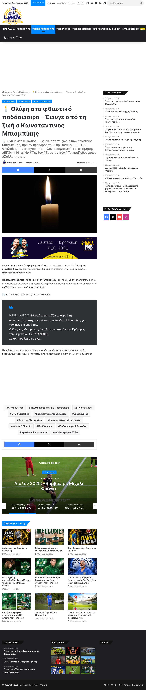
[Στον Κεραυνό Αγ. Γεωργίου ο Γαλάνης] (82, 537)
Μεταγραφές (49, 472)
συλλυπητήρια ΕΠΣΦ (66, 432)
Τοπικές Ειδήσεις (81, 29)
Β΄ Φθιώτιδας (24, 101)
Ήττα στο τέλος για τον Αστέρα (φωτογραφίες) (68, 3)
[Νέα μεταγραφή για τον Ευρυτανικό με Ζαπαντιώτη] (49, 537)
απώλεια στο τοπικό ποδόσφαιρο (50, 407)
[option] (49, 485)
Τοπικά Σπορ (63, 29)
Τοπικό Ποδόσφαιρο (43, 29)
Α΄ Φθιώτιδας (9, 101)
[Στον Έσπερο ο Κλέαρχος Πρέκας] (73, 651)
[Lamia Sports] (12, 15)
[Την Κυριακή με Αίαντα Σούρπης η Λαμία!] (58, 670)
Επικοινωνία (137, 685)
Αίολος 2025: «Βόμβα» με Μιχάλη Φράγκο (49, 486)
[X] (49, 170)
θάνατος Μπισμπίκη (30, 420)
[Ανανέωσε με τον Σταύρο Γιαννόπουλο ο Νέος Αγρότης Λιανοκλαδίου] (49, 566)
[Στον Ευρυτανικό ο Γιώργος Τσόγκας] (73, 660)
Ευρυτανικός (81, 413)
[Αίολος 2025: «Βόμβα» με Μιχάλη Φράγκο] (73, 670)
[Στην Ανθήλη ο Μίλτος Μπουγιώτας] (49, 601)
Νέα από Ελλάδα (22, 426)
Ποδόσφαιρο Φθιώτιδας (73, 426)
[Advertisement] (73, 66)
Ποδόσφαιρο (23, 29)
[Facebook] (18, 170)
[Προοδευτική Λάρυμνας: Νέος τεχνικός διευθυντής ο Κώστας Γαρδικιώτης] (82, 566)
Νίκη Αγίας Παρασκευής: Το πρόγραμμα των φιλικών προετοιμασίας (81, 615)
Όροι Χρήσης (124, 685)
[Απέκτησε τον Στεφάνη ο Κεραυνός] (16, 537)
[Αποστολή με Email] (81, 170)
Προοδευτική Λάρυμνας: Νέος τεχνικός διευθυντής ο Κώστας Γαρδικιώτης (82, 580)
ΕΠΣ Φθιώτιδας (20, 413)
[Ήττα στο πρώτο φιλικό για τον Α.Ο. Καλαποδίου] (58, 651)
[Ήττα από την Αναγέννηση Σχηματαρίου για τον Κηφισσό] (88, 660)
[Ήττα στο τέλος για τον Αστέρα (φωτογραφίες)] (88, 651)
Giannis (43, 685)
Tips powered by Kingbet (106, 29)
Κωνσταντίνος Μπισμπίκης (65, 420)
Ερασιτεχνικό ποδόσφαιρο (51, 413)
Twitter (105, 642)
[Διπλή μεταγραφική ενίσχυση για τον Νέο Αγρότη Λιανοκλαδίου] (16, 601)
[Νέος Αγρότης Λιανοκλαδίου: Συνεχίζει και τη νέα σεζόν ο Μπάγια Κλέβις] (16, 566)
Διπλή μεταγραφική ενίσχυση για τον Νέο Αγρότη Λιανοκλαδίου (13, 615)
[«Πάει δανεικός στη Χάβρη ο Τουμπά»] (88, 670)
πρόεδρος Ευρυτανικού (34, 432)
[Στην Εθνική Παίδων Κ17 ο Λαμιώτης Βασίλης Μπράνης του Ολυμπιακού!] (58, 660)
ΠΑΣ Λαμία (9, 29)
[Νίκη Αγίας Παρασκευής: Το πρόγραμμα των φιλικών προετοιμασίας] (82, 601)
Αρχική (7, 92)
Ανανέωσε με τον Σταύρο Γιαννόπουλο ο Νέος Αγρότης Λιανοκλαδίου (47, 580)
